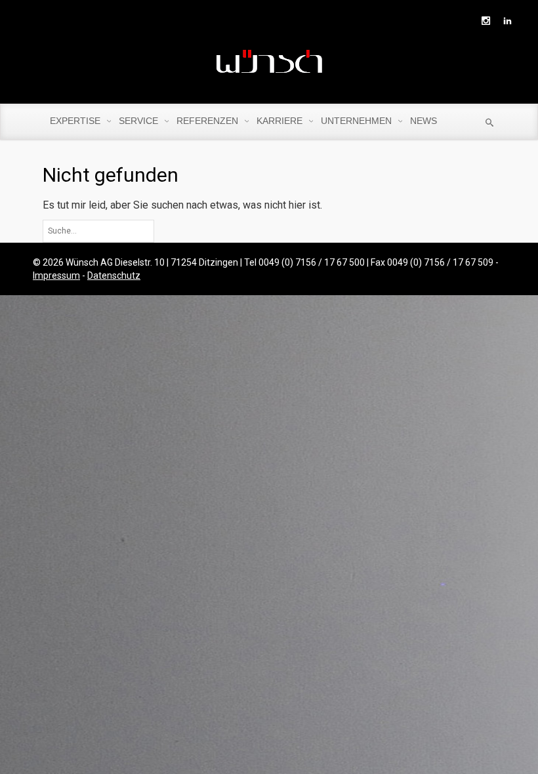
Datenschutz (113, 275)
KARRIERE (281, 120)
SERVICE (140, 120)
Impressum (56, 275)
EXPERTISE (76, 120)
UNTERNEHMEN (357, 120)
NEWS (423, 120)
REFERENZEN (208, 120)
